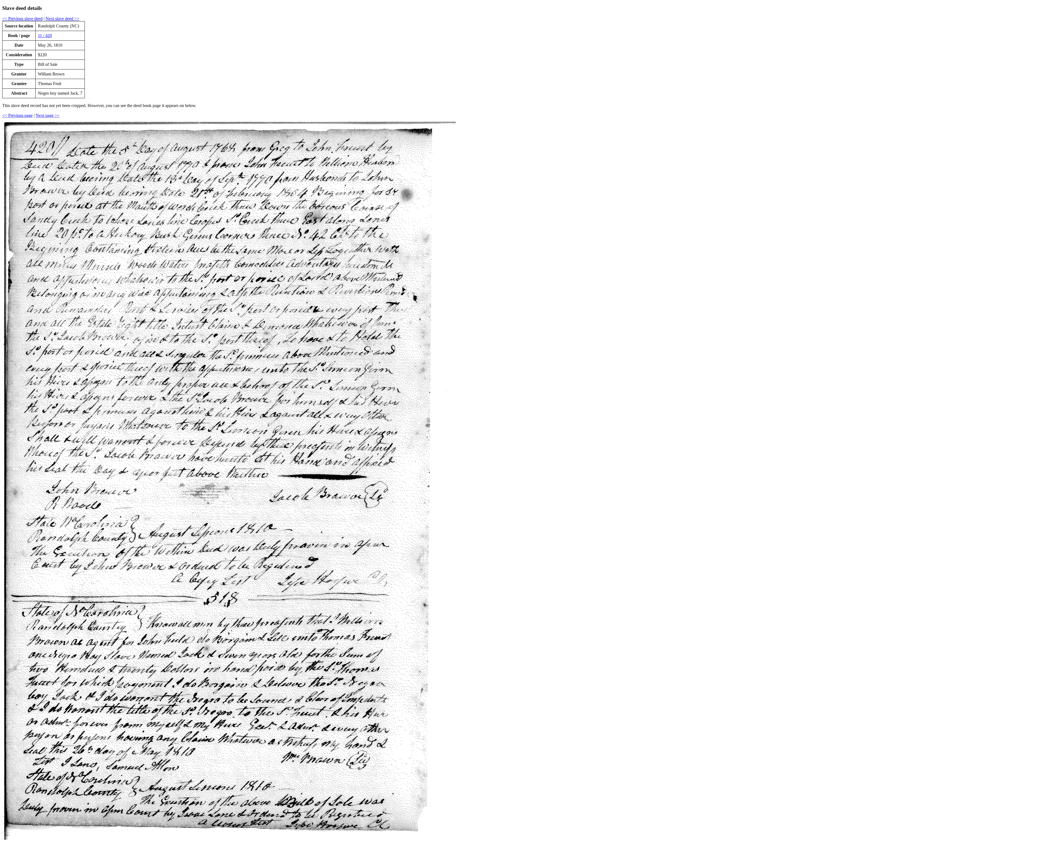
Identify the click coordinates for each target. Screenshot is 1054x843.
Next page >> (48, 115)
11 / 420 (45, 35)
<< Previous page (17, 115)
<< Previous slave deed (22, 18)
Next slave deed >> (62, 18)
